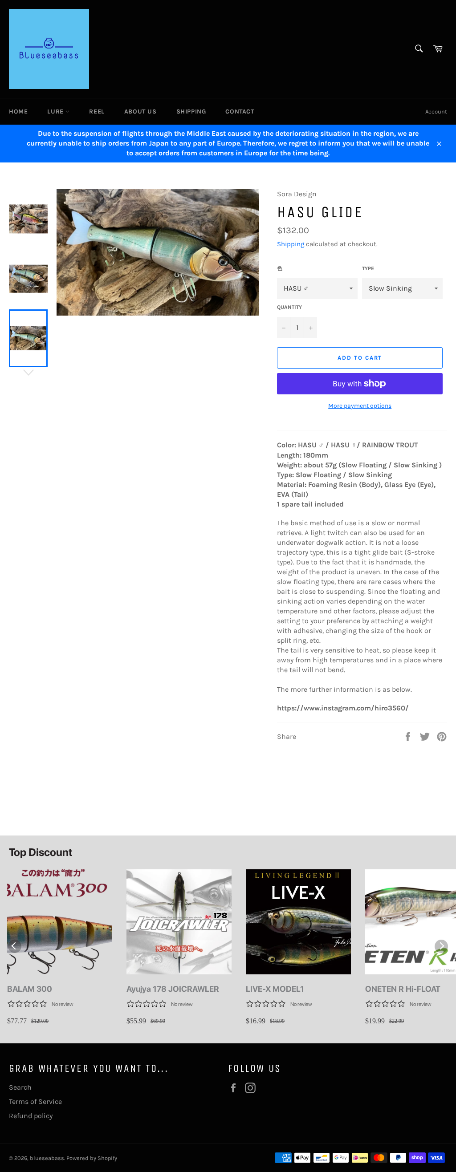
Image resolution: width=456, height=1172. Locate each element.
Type (368, 268)
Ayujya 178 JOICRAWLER (172, 989)
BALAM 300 (29, 989)
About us (140, 111)
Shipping (191, 111)
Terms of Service (35, 1101)
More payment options (359, 406)
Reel (96, 111)
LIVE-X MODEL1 (275, 989)
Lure (56, 111)
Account (436, 111)
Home (18, 111)
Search (20, 1087)
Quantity (289, 307)
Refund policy (31, 1115)
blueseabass (47, 1158)
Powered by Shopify (91, 1158)
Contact (239, 111)
